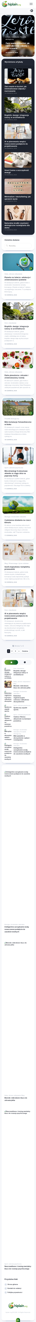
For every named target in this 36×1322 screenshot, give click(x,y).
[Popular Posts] (11, 662)
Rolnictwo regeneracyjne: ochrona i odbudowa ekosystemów (21, 699)
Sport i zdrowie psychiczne (13, 468)
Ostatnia (25, 651)
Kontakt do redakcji (14, 1288)
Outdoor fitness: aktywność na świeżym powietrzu (22, 719)
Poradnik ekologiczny (11, 419)
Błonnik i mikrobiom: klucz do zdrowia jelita (22, 687)
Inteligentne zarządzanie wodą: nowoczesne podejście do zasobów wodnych (22, 751)
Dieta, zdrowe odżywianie (13, 274)
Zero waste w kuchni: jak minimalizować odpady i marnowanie (18, 45)
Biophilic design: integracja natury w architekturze (21, 673)
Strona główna (13, 1284)
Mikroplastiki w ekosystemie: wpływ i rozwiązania (22, 738)
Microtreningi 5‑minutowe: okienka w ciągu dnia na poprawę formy (16, 473)
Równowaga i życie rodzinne (18, 563)
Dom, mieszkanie (13, 37)
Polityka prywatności (15, 1292)
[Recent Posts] (25, 662)
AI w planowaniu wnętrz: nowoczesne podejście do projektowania (16, 615)
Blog (6, 563)
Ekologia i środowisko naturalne (15, 517)
